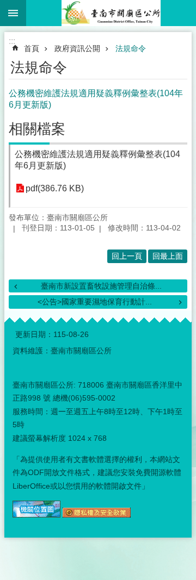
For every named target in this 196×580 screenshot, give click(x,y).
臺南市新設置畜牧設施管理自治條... (101, 286)
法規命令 (130, 48)
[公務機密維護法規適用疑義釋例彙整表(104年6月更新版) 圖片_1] (36, 514)
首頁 (31, 48)
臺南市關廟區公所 (111, 13)
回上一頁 (127, 256)
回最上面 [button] (167, 256)
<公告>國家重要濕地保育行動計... (95, 301)
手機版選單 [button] (13, 13)
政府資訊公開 (77, 48)
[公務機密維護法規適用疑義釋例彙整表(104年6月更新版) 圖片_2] (97, 514)
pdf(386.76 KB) (55, 188)
